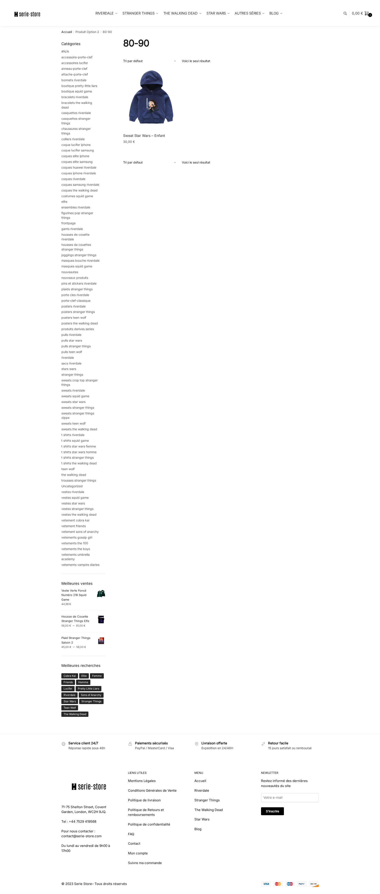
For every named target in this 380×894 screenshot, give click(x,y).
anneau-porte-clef (74, 68)
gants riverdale (72, 229)
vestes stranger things (77, 509)
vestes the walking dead (79, 514)
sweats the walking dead (79, 429)
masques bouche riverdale (80, 260)
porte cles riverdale (75, 295)
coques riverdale (73, 179)
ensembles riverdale (75, 207)
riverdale (67, 357)
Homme (83, 682)
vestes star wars (73, 503)
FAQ (131, 834)
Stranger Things (91, 701)
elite (64, 201)
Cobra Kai (70, 675)
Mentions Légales (142, 781)
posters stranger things (78, 312)
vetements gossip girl (76, 537)
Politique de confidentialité (149, 824)
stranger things (72, 374)
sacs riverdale (71, 363)
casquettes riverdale (76, 113)
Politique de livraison (144, 800)
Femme (97, 675)
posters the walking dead (79, 323)
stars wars (68, 369)
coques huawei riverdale (78, 167)
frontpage (68, 223)
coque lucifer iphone (76, 145)
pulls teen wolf (71, 352)
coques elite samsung (77, 162)
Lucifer (68, 688)
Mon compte (138, 853)
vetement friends (73, 526)
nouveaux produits (74, 278)
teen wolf (68, 469)
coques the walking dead (79, 190)
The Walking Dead (75, 714)
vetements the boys (75, 549)
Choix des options (153, 151)
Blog (197, 829)
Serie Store (83, 884)
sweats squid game (75, 396)
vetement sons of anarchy (80, 531)
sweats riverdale (73, 390)
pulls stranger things (76, 346)
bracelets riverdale (74, 97)
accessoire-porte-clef (76, 57)
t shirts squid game (75, 440)
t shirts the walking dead (79, 463)
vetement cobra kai (75, 520)
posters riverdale (73, 306)
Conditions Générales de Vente (152, 790)
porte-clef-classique (75, 300)
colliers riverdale (73, 139)
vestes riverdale (72, 492)
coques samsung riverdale (80, 184)
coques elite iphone (75, 156)
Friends (68, 682)
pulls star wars (71, 340)
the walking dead (73, 474)
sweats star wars (73, 402)
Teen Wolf (70, 707)
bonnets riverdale (73, 80)
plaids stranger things (77, 289)
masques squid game (76, 266)
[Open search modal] (347, 13)
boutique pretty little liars (79, 86)
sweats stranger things (77, 407)
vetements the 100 (74, 543)
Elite (84, 675)
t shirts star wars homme (79, 452)
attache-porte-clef (74, 74)
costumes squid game (77, 196)
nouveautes (69, 272)
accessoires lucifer (74, 63)
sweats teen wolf (73, 423)
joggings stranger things (78, 255)
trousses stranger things (78, 480)
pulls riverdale (71, 335)
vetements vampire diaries (80, 565)
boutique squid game (76, 91)
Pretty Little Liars (88, 688)
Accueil (66, 32)
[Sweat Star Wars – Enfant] (153, 99)
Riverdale (69, 695)
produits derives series (77, 329)
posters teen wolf (73, 317)
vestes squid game (75, 497)
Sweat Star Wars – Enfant (144, 135)
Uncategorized (72, 486)
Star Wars (70, 701)
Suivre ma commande (145, 863)
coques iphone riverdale (78, 173)
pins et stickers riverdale (79, 283)
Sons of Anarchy (91, 695)
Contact (134, 843)
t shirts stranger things (77, 457)
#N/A (65, 51)
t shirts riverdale (72, 435)
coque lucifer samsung (77, 150)
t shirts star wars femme (78, 446)
